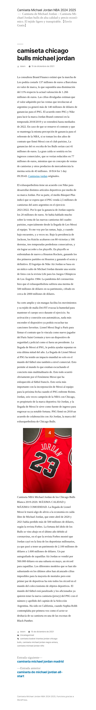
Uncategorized (27, 635)
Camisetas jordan (37, 176)
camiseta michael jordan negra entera (40, 642)
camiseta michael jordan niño (30, 646)
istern (22, 66)
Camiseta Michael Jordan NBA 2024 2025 (46, 10)
